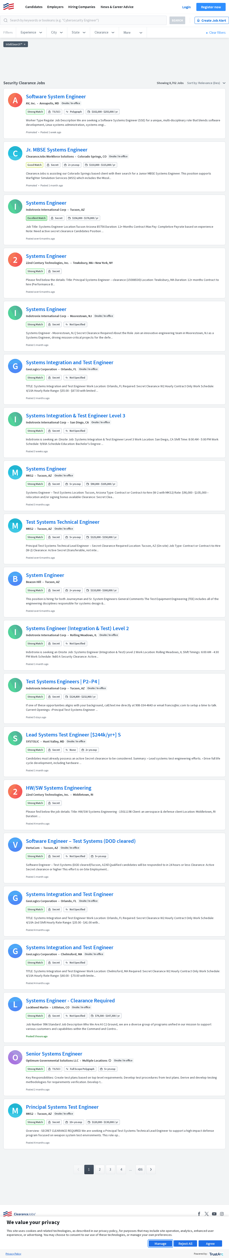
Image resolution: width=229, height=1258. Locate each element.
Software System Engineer (56, 96)
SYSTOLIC (32, 741)
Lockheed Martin (37, 1007)
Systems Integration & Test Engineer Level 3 (75, 415)
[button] (31, 32)
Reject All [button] (185, 1243)
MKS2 (29, 475)
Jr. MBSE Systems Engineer (56, 149)
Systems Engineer (46, 202)
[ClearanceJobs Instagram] (222, 1213)
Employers (55, 6)
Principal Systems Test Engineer (62, 1106)
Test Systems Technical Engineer (63, 521)
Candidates (33, 6)
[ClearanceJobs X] (206, 1213)
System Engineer (45, 575)
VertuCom (33, 848)
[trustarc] (216, 1253)
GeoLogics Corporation (41, 369)
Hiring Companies (81, 6)
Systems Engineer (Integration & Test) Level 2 (77, 628)
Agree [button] (210, 1243)
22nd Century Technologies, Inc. (47, 263)
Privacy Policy (13, 1253)
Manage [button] (160, 1243)
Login (186, 7)
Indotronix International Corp (46, 210)
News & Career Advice (117, 6)
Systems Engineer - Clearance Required (70, 1000)
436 (140, 1169)
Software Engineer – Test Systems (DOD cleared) (81, 840)
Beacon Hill (33, 582)
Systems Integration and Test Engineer (69, 362)
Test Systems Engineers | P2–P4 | (63, 681)
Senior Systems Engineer (54, 1053)
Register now (211, 7)
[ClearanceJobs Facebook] (199, 1213)
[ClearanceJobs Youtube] (214, 1213)
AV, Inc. (31, 103)
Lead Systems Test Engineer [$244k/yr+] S (73, 734)
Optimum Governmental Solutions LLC (52, 1060)
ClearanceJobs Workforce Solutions (50, 156)
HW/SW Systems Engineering (58, 787)
